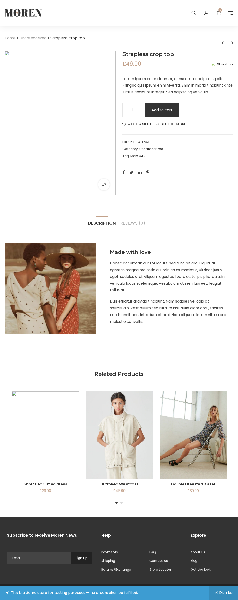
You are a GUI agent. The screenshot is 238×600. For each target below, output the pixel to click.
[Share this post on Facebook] (123, 172)
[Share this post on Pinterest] (147, 172)
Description (102, 223)
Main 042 (137, 156)
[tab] (102, 221)
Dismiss (226, 592)
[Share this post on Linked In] (140, 172)
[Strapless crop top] (224, 43)
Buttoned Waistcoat (119, 484)
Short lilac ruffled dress (45, 484)
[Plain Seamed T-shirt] (231, 43)
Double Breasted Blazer (193, 484)
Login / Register (206, 12)
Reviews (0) (132, 223)
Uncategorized (33, 38)
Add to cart (162, 110)
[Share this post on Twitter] (131, 172)
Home (10, 38)
